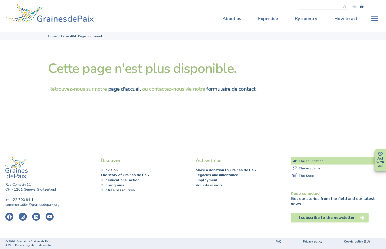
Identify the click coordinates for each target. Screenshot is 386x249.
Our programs (112, 185)
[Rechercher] (345, 6)
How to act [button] (345, 19)
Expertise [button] (268, 19)
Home (52, 36)
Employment (207, 180)
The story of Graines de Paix (125, 175)
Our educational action (120, 180)
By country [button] (306, 19)
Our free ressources (118, 190)
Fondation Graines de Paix (50, 14)
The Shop (306, 175)
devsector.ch (47, 245)
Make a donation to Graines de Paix (226, 170)
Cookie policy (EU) (357, 242)
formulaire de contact (230, 89)
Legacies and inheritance (217, 175)
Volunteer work (209, 185)
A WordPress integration (21, 245)
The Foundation (311, 161)
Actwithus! (380, 162)
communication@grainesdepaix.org (32, 204)
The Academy (309, 168)
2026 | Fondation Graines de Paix (29, 241)
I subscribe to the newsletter (327, 217)
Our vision (109, 170)
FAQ (278, 242)
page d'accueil (124, 89)
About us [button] (231, 19)
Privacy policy (312, 242)
